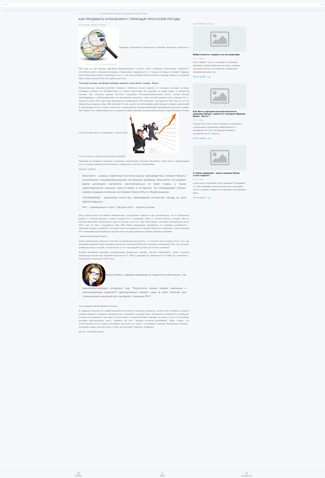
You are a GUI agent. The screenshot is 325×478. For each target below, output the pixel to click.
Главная (82, 13)
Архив (96, 13)
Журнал (89, 13)
